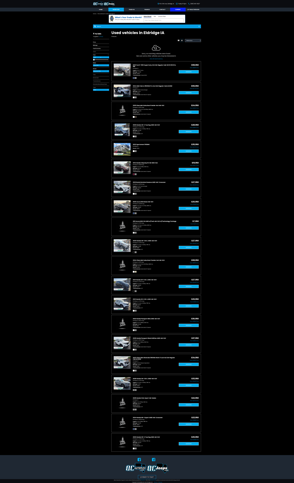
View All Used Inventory (156, 59)
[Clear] (101, 36)
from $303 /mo (194, 108)
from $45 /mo (195, 224)
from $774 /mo (194, 88)
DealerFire (143, 480)
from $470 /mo (194, 147)
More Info (189, 72)
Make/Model (147, 16)
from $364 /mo (194, 127)
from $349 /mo (194, 185)
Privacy (155, 482)
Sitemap (160, 482)
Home (100, 9)
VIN (155, 16)
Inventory (116, 9)
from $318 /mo (194, 204)
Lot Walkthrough (193, 9)
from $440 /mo (194, 381)
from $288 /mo (194, 420)
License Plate (162, 16)
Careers (177, 9)
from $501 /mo (194, 341)
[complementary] (289, 478)
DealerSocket (153, 480)
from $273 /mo (194, 401)
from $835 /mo (194, 67)
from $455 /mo (194, 360)
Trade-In (132, 9)
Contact (162, 9)
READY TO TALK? (148, 477)
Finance (147, 9)
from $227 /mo (194, 165)
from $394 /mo (194, 321)
